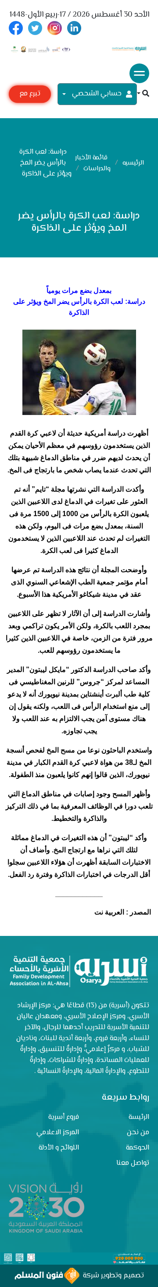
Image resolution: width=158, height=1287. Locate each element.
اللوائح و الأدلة (59, 1148)
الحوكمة (137, 1148)
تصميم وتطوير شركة (111, 1275)
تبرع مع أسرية (29, 95)
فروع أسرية (63, 1117)
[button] (143, 94)
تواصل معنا (132, 1163)
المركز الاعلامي (57, 1132)
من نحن (138, 1132)
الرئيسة (139, 1117)
